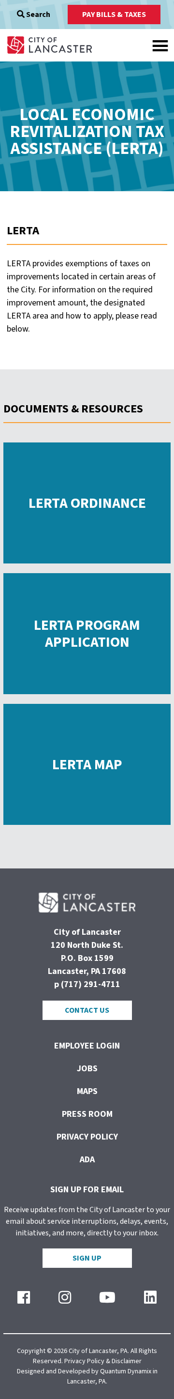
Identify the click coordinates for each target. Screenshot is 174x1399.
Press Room (87, 1114)
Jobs (87, 1069)
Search (37, 14)
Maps (87, 1091)
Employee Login (87, 1046)
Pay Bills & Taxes (114, 14)
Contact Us (87, 1010)
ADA (87, 1160)
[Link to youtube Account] (107, 1298)
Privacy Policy (87, 1137)
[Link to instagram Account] (64, 1298)
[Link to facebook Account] (23, 1298)
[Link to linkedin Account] (150, 1298)
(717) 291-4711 (90, 984)
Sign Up (87, 1258)
